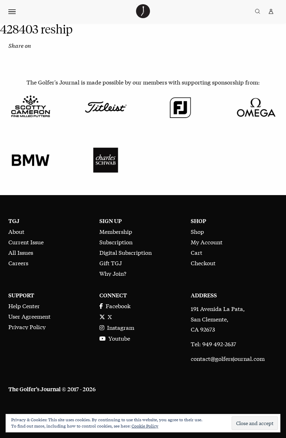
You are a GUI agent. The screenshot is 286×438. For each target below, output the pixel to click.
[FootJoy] (180, 106)
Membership (115, 231)
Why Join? (112, 273)
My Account (207, 242)
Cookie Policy (144, 426)
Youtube (118, 338)
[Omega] (255, 106)
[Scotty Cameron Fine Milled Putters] (30, 106)
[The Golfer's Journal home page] (143, 16)
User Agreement (29, 316)
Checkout (203, 263)
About (16, 231)
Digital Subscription (125, 252)
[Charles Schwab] (105, 159)
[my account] (271, 11)
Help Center (24, 306)
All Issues (20, 252)
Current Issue (26, 242)
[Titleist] (105, 106)
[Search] (257, 11)
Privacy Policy (27, 326)
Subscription (116, 242)
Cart (196, 252)
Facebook (116, 306)
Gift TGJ (110, 263)
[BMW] (30, 159)
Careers (18, 263)
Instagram (119, 327)
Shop (197, 231)
